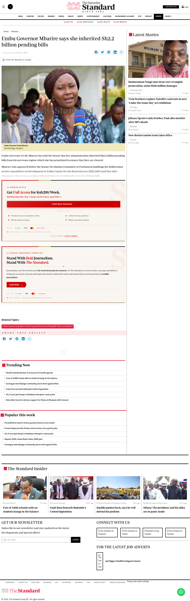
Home (6, 32)
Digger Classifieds (117, 561)
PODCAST (148, 16)
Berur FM (121, 22)
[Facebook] (108, 532)
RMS (88, 583)
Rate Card (35, 583)
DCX (56, 583)
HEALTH (71, 16)
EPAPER (158, 16)
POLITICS (41, 16)
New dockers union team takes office (150, 135)
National (14, 32)
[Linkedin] (154, 532)
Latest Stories (146, 34)
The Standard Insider (27, 468)
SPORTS (80, 16)
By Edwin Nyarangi (10, 53)
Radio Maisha (86, 22)
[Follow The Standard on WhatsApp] (181, 592)
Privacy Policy (100, 583)
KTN (139, 16)
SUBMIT (75, 540)
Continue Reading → (64, 204)
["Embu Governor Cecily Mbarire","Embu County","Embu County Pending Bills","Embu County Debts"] (38, 326)
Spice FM (104, 22)
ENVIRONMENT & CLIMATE (124, 16)
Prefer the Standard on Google (18, 60)
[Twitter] (131, 532)
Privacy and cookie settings (138, 582)
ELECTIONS (107, 16)
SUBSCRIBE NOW (170, 7)
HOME (20, 16)
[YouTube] (176, 532)
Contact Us (22, 583)
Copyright (79, 583)
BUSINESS (51, 16)
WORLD (61, 16)
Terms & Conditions (117, 583)
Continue (16, 285)
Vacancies (47, 583)
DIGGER (168, 16)
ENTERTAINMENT (93, 16)
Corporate (10, 583)
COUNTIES (30, 16)
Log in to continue (71, 236)
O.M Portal (66, 583)
